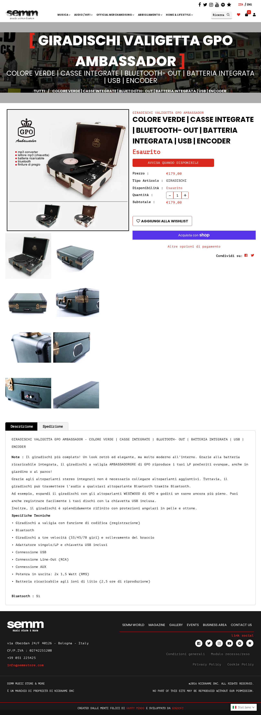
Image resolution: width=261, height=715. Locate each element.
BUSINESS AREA (215, 625)
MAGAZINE (156, 625)
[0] (246, 14)
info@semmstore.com (25, 665)
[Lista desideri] (238, 14)
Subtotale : (144, 202)
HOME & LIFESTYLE (178, 14)
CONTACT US (241, 625)
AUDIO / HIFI (82, 14)
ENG (249, 4)
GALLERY (176, 625)
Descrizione (22, 426)
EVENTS (193, 625)
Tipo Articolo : (148, 181)
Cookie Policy (240, 664)
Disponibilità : (148, 188)
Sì (38, 596)
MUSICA (63, 14)
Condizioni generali (186, 654)
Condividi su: (229, 256)
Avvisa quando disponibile (173, 163)
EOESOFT (178, 708)
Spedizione (53, 426)
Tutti (39, 90)
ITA (240, 4)
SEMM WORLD (133, 625)
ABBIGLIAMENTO (149, 14)
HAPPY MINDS (135, 708)
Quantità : (143, 195)
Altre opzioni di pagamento (194, 246)
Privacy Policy (208, 664)
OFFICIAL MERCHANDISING (114, 14)
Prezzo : (141, 173)
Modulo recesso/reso (231, 654)
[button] (244, 707)
